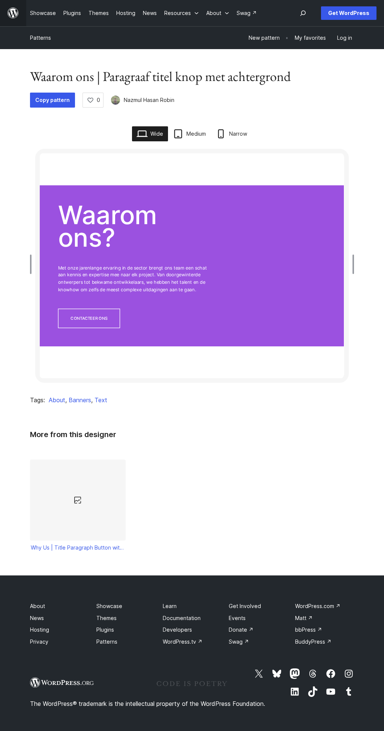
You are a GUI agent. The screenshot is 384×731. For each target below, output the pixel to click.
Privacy (39, 641)
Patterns (40, 37)
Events (237, 618)
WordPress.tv (182, 641)
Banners (80, 400)
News (37, 618)
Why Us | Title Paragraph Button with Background (78, 547)
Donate (241, 629)
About (57, 400)
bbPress (308, 629)
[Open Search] (303, 13)
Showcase (109, 606)
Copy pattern (52, 100)
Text (100, 400)
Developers (177, 629)
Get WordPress (348, 13)
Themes (106, 618)
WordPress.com (317, 606)
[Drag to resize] (32, 264)
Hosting (39, 629)
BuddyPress (313, 641)
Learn (170, 606)
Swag (239, 641)
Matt (304, 618)
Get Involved (245, 606)
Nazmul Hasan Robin (149, 100)
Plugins (105, 629)
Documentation (182, 618)
